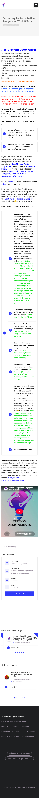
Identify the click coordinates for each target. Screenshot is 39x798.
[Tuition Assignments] (3, 5)
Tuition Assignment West (20, 573)
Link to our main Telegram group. (14, 721)
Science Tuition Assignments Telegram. (13, 174)
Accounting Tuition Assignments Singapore (18, 731)
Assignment (10, 50)
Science (12, 182)
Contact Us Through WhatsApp (19, 759)
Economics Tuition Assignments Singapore (17, 736)
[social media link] (19, 792)
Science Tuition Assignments (22, 571)
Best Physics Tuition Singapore (19, 199)
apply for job (20, 593)
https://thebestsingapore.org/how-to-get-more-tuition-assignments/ (18, 89)
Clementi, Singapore (19, 564)
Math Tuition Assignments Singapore (15, 726)
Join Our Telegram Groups (19, 753)
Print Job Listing (10, 547)
